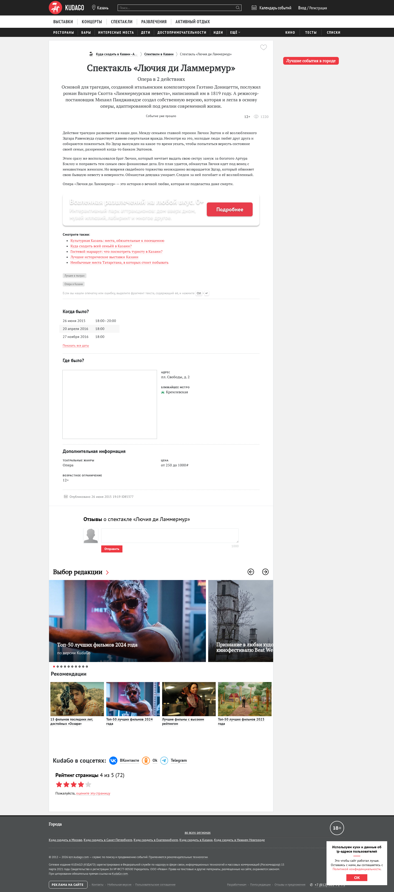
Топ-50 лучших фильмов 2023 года (241, 721)
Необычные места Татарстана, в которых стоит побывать (119, 262)
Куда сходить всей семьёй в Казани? (101, 246)
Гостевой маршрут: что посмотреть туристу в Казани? (116, 251)
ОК (357, 877)
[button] (250, 571)
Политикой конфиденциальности (357, 869)
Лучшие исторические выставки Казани (104, 257)
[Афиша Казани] (66, 7)
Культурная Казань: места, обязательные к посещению (117, 240)
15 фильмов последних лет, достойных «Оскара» (71, 721)
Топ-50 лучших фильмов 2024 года (129, 721)
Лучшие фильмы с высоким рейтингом (183, 721)
